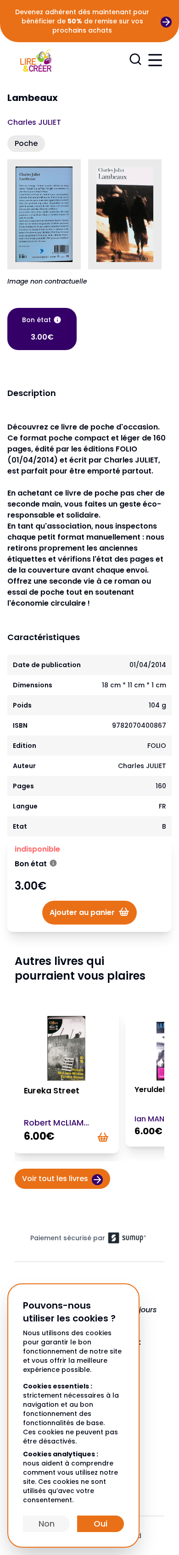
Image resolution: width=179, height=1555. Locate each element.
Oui (100, 1523)
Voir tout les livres (55, 1178)
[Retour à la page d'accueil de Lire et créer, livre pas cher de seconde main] (35, 59)
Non (47, 1523)
